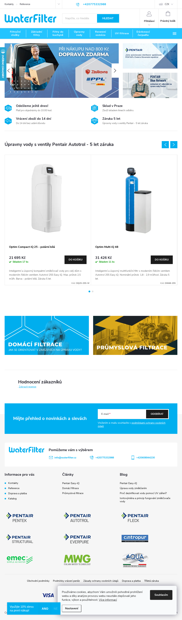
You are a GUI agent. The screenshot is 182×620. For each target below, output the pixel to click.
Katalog (12, 498)
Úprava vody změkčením (133, 488)
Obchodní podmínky (38, 581)
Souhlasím (161, 595)
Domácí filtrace (70, 488)
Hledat (108, 18)
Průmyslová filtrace (72, 493)
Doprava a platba (17, 493)
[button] (8, 70)
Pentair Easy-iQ (70, 483)
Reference (25, 4)
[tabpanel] (48, 220)
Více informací (108, 600)
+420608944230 (145, 457)
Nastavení (71, 608)
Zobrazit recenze (27, 386)
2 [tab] (92, 291)
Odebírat (157, 414)
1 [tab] (89, 291)
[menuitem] (15, 33)
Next (173, 144)
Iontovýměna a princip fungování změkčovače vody (145, 500)
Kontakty (9, 4)
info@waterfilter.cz (65, 457)
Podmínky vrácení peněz (66, 581)
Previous (165, 144)
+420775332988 (104, 457)
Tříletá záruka (151, 581)
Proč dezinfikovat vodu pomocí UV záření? (143, 493)
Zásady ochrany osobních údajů (100, 581)
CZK (167, 4)
